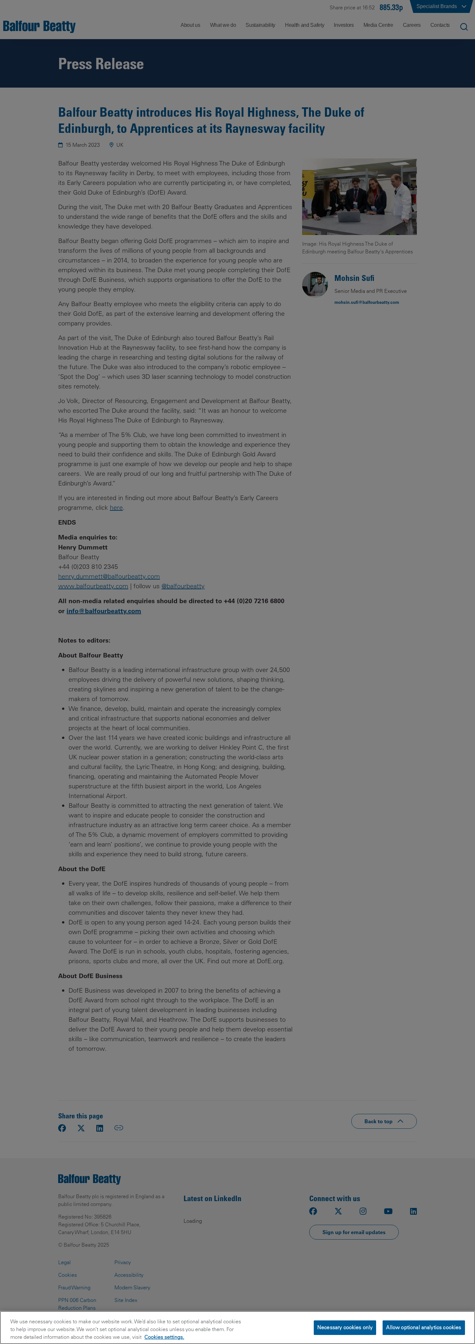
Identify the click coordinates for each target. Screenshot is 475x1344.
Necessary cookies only (345, 1327)
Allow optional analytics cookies (423, 1327)
